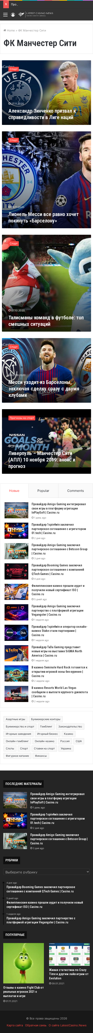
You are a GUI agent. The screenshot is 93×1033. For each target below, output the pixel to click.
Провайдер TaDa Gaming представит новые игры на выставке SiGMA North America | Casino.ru (57, 651)
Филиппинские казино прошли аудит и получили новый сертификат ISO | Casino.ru (58, 590)
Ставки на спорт (44, 748)
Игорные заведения (18, 733)
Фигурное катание (17, 755)
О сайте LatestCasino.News (68, 1025)
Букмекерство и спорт (20, 726)
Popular (43, 491)
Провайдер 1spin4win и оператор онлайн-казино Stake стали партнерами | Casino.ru (59, 631)
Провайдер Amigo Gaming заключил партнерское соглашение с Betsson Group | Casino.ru (59, 549)
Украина (66, 748)
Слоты (10, 748)
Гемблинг (46, 726)
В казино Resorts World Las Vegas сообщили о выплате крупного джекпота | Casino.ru (60, 692)
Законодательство (70, 726)
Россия (65, 741)
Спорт (24, 748)
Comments (75, 491)
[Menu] (5, 16)
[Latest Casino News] (35, 14)
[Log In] (13, 16)
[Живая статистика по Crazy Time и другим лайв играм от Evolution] (69, 954)
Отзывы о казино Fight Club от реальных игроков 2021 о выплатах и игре (23, 992)
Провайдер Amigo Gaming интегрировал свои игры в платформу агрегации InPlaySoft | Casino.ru (59, 508)
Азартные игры (15, 719)
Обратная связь (35, 1025)
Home (10, 30)
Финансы (41, 755)
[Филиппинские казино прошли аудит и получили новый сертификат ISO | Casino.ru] (16, 592)
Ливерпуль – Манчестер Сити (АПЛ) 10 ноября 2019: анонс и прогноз (41, 459)
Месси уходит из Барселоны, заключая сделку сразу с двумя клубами (43, 388)
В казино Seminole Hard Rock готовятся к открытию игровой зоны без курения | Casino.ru (59, 671)
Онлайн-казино (44, 741)
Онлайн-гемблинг (17, 741)
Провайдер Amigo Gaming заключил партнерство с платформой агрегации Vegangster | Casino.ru (57, 610)
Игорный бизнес (47, 733)
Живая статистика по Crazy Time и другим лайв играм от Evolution (68, 974)
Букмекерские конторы (45, 719)
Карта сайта (15, 1025)
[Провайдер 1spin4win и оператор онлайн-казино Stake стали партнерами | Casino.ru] (16, 633)
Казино (68, 733)
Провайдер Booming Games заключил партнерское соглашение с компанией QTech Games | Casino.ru (58, 569)
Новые (14, 491)
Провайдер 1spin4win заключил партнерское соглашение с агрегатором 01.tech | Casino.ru (59, 529)
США (79, 741)
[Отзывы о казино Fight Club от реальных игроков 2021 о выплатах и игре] (23, 963)
